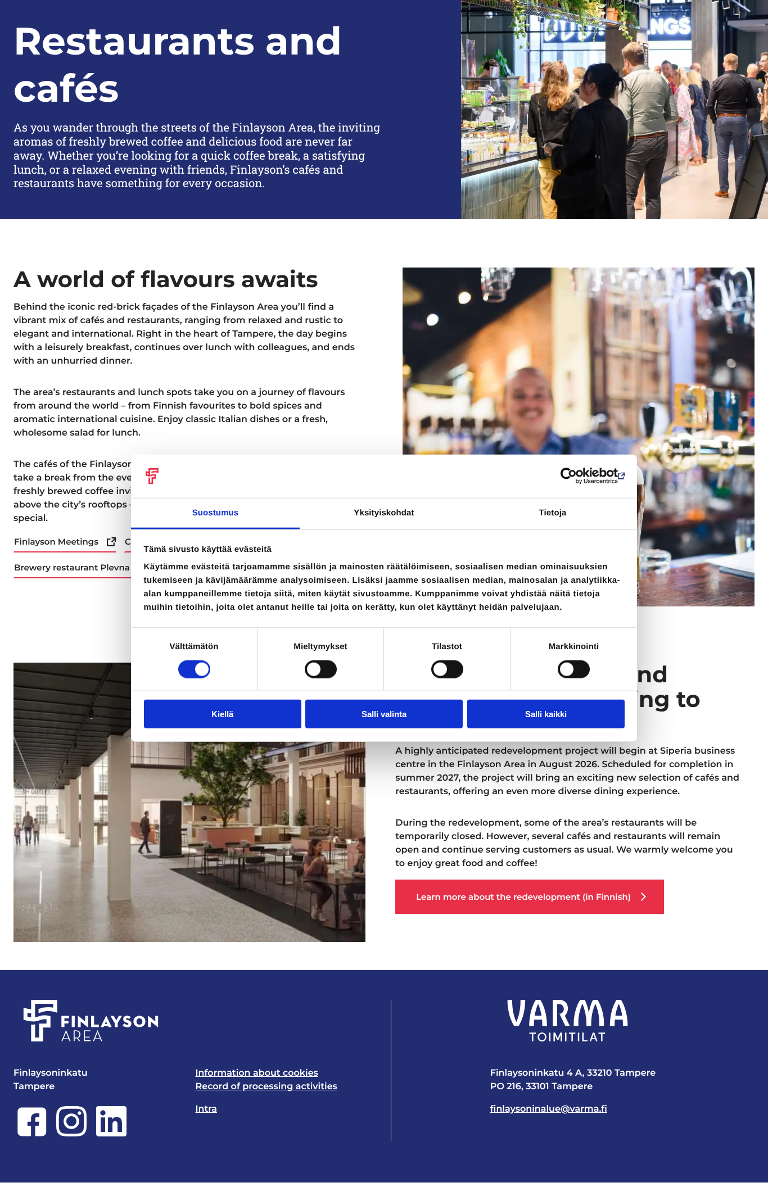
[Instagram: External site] (71, 1133)
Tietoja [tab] (553, 513)
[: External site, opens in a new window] (575, 476)
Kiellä (222, 714)
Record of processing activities (266, 1086)
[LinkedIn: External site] (111, 1133)
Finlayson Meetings (56, 541)
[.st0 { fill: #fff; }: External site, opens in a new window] (567, 1020)
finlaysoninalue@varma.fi (548, 1109)
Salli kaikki (546, 714)
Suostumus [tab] (215, 513)
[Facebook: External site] (32, 1133)
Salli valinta (384, 714)
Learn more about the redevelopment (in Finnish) (523, 896)
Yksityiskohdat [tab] (384, 513)
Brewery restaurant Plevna (72, 567)
